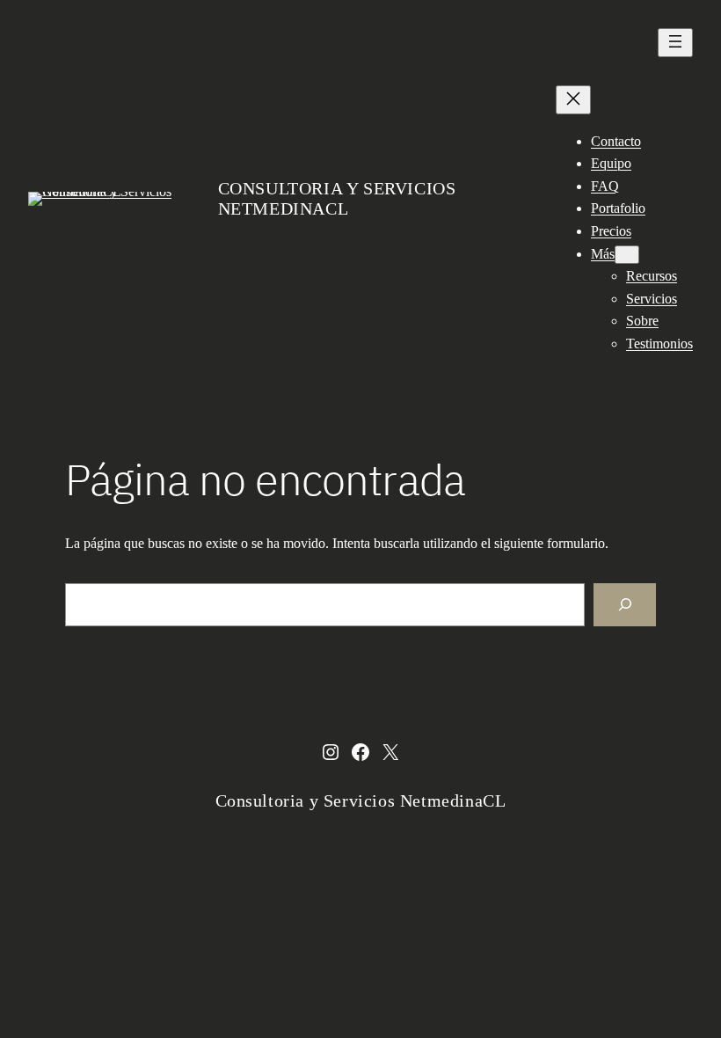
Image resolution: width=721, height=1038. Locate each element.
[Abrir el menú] (675, 42)
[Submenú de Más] (627, 254)
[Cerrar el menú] (573, 99)
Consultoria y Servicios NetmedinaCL (337, 198)
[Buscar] (625, 604)
